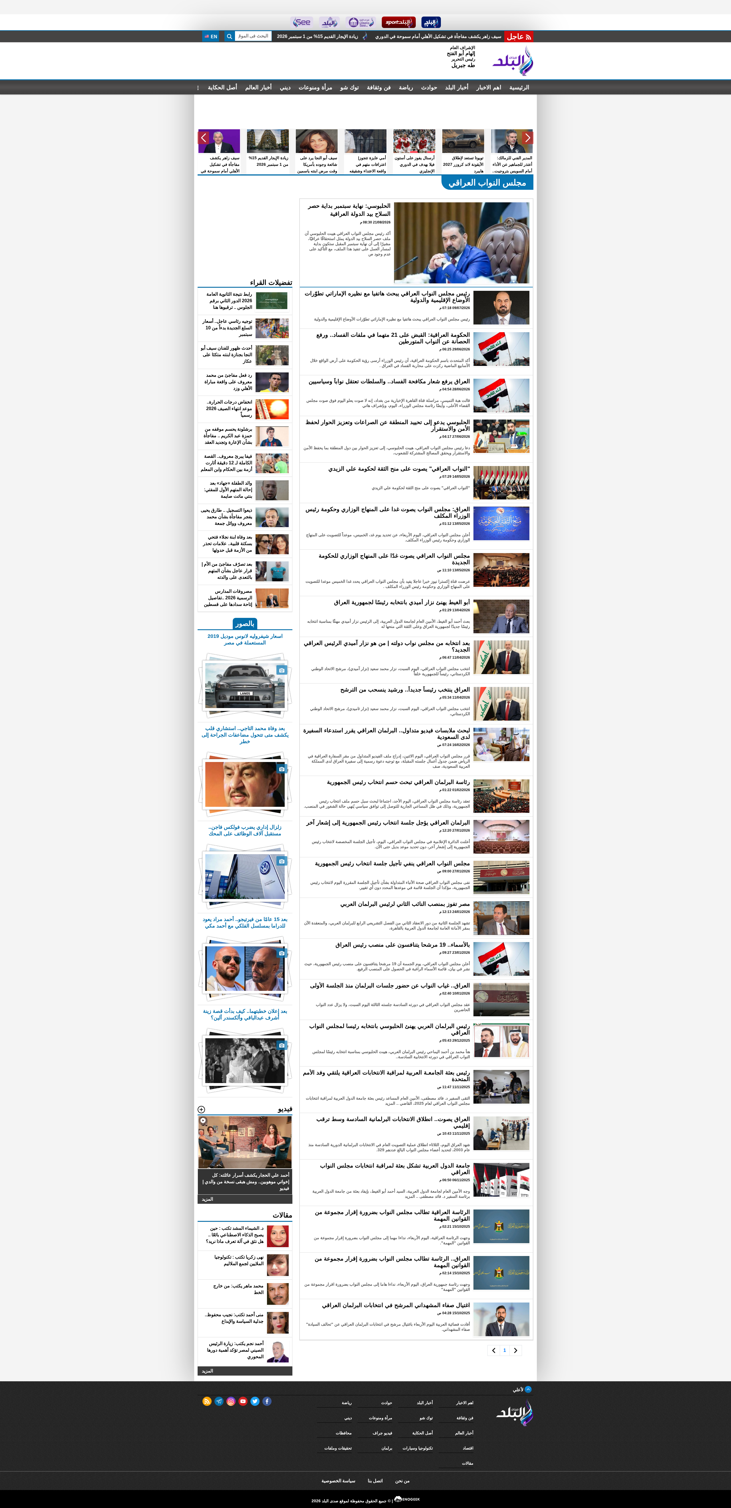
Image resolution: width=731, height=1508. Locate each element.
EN (213, 36)
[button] (527, 138)
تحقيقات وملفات (338, 1448)
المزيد (207, 1199)
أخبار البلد (457, 87)
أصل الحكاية (222, 87)
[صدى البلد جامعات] (361, 22)
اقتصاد (468, 1448)
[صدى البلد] (512, 60)
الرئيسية (519, 87)
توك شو (349, 87)
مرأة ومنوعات (315, 87)
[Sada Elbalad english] (301, 22)
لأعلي (519, 1389)
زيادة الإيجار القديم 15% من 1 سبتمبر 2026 (470, 36)
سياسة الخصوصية (338, 1480)
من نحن (402, 1480)
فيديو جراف (382, 1433)
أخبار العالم (258, 87)
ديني (285, 87)
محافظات (344, 1433)
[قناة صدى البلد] (431, 22)
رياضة (406, 87)
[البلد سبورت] (399, 22)
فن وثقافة (379, 87)
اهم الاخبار (489, 87)
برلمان (386, 1448)
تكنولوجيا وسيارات (418, 1448)
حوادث (429, 87)
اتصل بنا (375, 1480)
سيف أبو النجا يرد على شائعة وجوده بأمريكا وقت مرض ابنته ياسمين (349, 36)
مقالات (467, 1463)
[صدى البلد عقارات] (329, 22)
